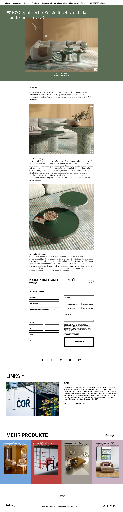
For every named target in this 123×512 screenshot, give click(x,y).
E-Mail (67, 297)
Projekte (7, 3)
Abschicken (79, 342)
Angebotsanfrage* (72, 304)
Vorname (33, 297)
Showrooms (74, 3)
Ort (47, 328)
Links (13, 376)
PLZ (31, 328)
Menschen (17, 3)
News (53, 3)
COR (65, 74)
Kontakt (45, 506)
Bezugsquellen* (71, 308)
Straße (32, 322)
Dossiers (45, 3)
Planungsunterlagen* (88, 304)
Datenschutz (72, 506)
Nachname (34, 303)
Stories (26, 3)
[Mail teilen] (79, 360)
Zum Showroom (76, 403)
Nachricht (68, 314)
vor (112, 434)
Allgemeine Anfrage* (87, 308)
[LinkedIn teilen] (70, 360)
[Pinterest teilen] (60, 360)
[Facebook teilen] (42, 360)
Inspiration (62, 3)
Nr (47, 322)
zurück (107, 434)
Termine (84, 3)
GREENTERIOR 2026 (98, 3)
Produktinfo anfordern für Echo (52, 281)
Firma (31, 316)
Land (31, 334)
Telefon (32, 341)
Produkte (35, 3)
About (53, 506)
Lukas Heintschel (65, 75)
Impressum (61, 506)
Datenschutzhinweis (76, 331)
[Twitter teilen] (51, 360)
